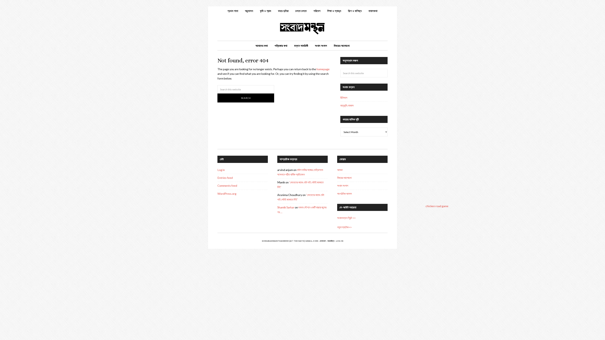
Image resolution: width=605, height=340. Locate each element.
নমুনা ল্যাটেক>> (344, 227)
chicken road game (437, 206)
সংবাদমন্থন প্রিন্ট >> (346, 218)
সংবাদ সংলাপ (342, 185)
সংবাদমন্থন (302, 28)
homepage (323, 69)
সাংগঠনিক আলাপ (344, 193)
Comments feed (227, 185)
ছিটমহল (343, 97)
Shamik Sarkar (285, 207)
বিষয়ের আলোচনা (344, 177)
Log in (221, 170)
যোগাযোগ (323, 241)
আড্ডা (340, 170)
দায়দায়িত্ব (331, 241)
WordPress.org (226, 193)
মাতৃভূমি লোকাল (347, 105)
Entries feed (225, 177)
